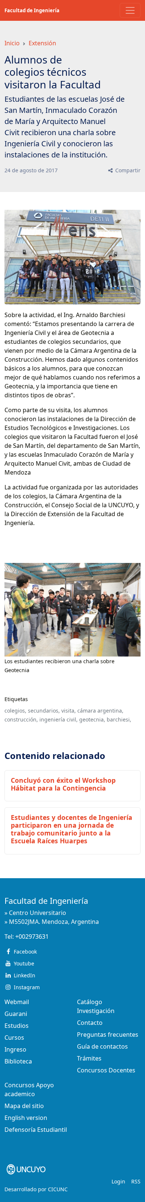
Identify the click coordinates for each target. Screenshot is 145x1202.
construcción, (21, 719)
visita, (68, 710)
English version (25, 1118)
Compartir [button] (127, 170)
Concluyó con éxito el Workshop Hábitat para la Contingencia (63, 784)
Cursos (14, 1037)
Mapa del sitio (24, 1106)
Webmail (16, 1002)
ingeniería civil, (58, 719)
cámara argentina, (100, 710)
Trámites (89, 1058)
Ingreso (15, 1049)
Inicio (12, 43)
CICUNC (58, 1189)
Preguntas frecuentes (107, 1034)
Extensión (42, 43)
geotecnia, (92, 719)
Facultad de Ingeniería (31, 10)
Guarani (15, 1014)
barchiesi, (119, 719)
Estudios (16, 1026)
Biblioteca (18, 1061)
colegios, (15, 710)
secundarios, (44, 710)
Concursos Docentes (106, 1070)
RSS (136, 1181)
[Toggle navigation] (130, 10)
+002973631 (32, 936)
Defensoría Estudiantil (35, 1130)
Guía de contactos (102, 1046)
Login (118, 1181)
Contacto (90, 1023)
